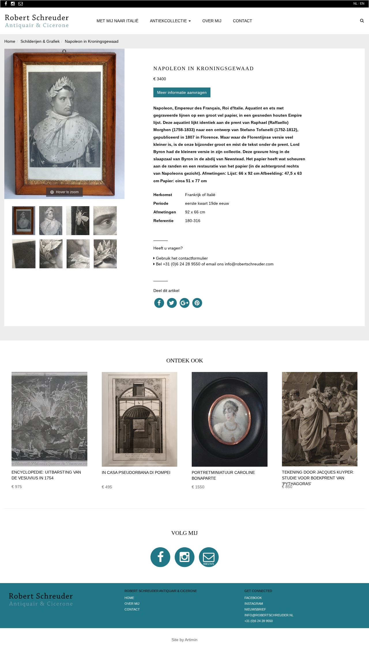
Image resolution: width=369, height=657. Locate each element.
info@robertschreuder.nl (268, 615)
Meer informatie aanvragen (182, 92)
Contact (242, 20)
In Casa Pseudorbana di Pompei (136, 472)
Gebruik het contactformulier (182, 258)
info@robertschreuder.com (249, 264)
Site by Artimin (184, 639)
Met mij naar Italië (117, 20)
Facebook (253, 598)
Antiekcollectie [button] (169, 20)
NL (355, 3)
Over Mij (211, 20)
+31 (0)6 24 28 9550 (181, 264)
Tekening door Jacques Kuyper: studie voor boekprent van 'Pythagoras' (318, 478)
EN (362, 3)
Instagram (253, 603)
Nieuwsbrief (255, 609)
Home (129, 598)
